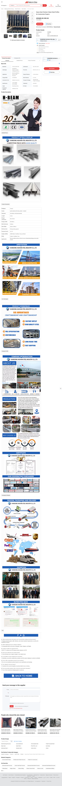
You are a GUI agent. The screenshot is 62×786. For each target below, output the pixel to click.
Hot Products (5, 774)
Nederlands (40, 777)
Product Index (55, 774)
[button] (37, 60)
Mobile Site (29, 776)
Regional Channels (49, 774)
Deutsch (35, 777)
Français (22, 777)
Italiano (32, 777)
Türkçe (25, 778)
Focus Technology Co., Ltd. (23, 781)
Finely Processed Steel (50, 743)
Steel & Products (17, 8)
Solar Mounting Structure (6, 743)
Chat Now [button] (49, 24)
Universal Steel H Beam (6, 759)
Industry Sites (42, 774)
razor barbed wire (19, 743)
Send (12, 706)
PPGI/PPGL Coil (34, 746)
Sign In (38, 52)
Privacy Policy (49, 781)
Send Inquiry (40, 24)
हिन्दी (54, 777)
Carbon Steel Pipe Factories (20, 765)
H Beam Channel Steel (30, 768)
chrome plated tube (34, 743)
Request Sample (57, 26)
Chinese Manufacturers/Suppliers (20, 774)
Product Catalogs (18, 741)
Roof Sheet (48, 746)
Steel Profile (18, 746)
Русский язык (27, 777)
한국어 (48, 777)
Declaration (43, 781)
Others (47, 748)
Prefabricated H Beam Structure (19, 759)
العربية (44, 777)
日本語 (51, 777)
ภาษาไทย (57, 777)
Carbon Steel (33, 748)
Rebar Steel (3, 746)
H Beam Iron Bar (40, 768)
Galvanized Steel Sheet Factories (33, 765)
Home (2, 8)
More (2, 770)
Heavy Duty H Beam (30, 8)
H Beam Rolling (21, 768)
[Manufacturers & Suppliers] (31, 2)
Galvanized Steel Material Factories (48, 765)
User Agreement (37, 781)
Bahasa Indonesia (35, 778)
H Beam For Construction (32, 759)
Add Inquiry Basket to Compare (18, 40)
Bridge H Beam (13, 768)
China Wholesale (30, 774)
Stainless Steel (18, 748)
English (9, 777)
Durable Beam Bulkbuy (50, 768)
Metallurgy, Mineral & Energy (9, 8)
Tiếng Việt (29, 778)
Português (17, 777)
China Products (11, 774)
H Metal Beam (4, 768)
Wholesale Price (36, 774)
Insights (33, 776)
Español (13, 777)
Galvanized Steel (4, 748)
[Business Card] (59, 63)
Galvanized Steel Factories (7, 765)
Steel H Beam (24, 8)
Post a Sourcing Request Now (16, 708)
